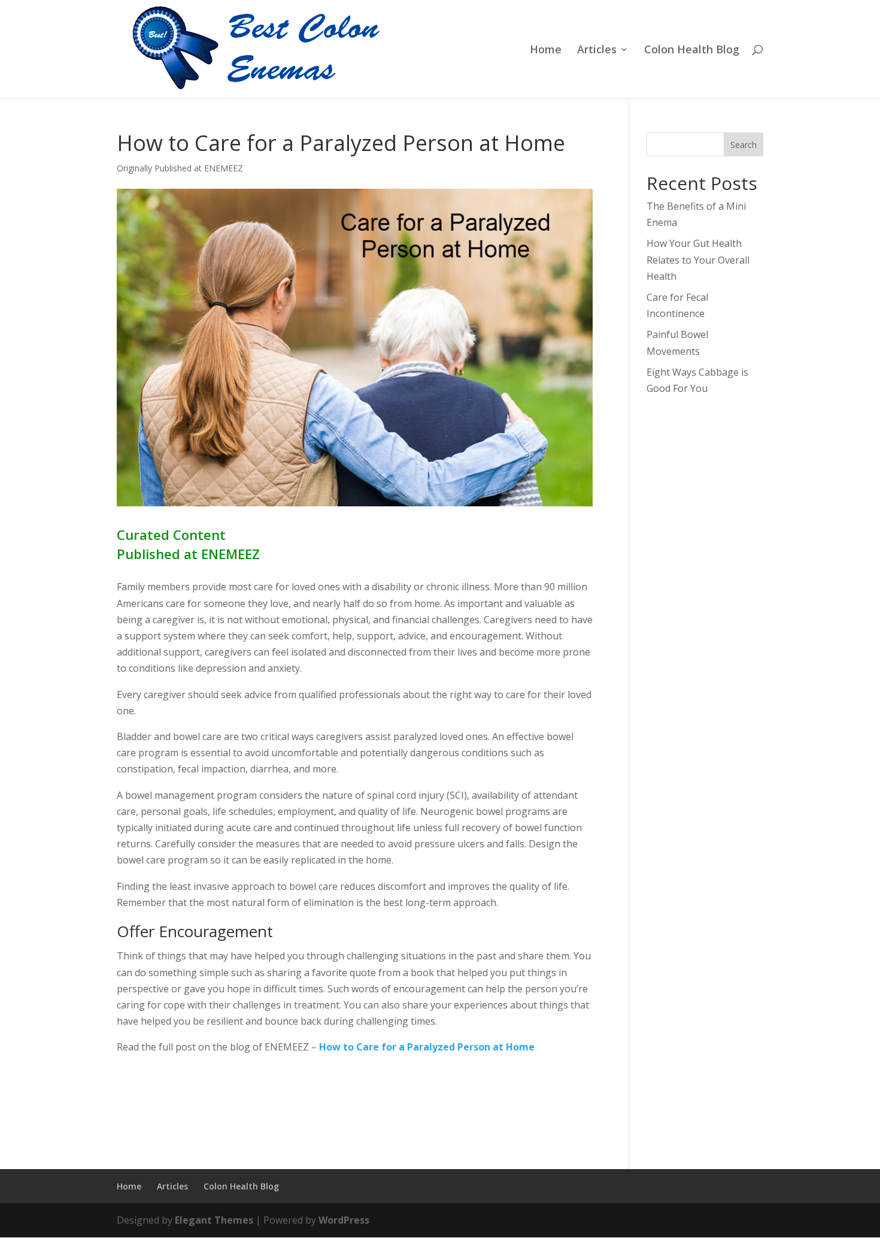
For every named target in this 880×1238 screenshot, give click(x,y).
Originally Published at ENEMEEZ (180, 168)
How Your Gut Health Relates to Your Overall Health (698, 259)
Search (743, 144)
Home (546, 50)
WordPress (343, 1220)
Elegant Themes (214, 1220)
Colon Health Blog (691, 50)
